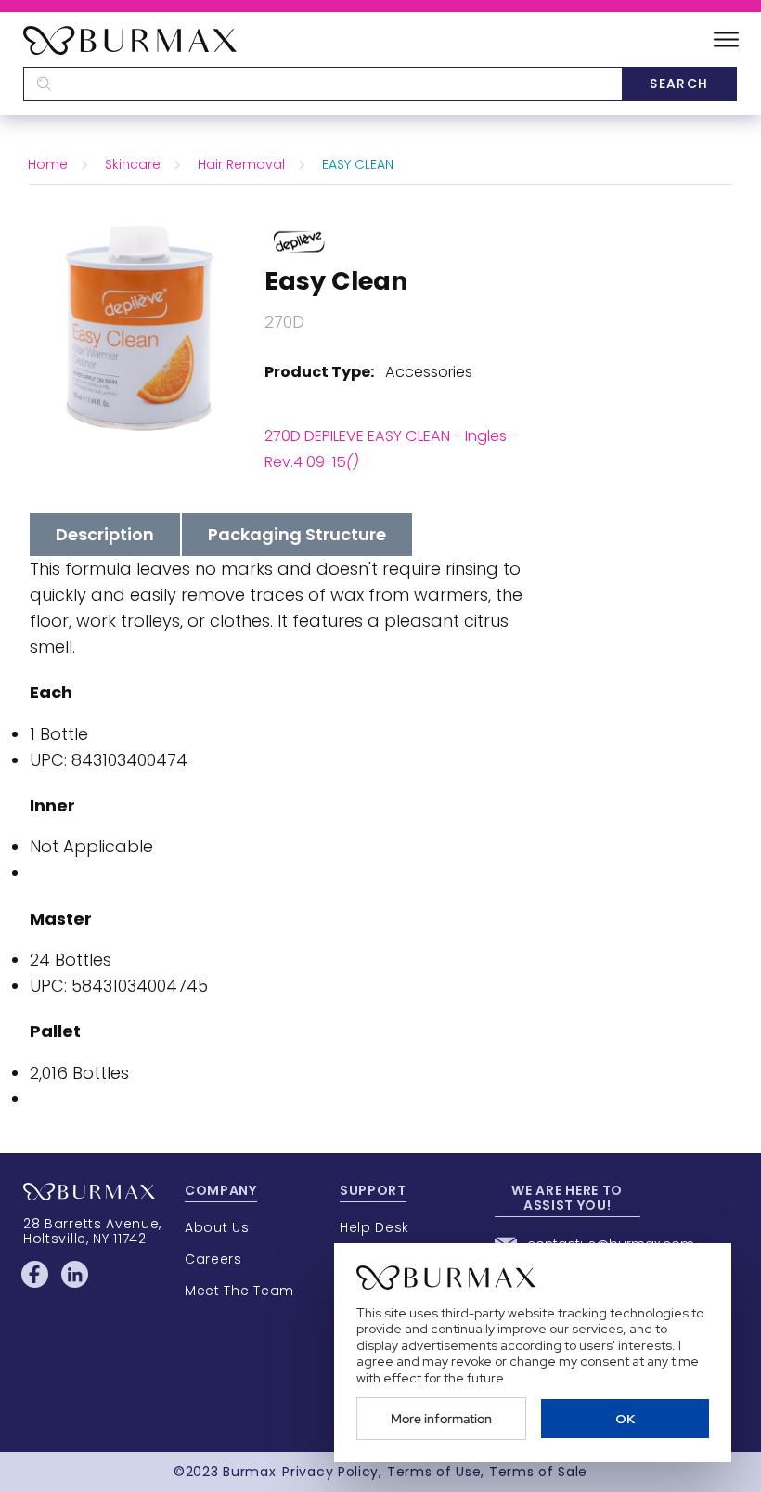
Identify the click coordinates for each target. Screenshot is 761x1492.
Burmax (249, 1471)
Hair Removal (241, 164)
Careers (213, 1259)
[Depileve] (299, 240)
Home (48, 164)
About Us (217, 1227)
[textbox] (322, 84)
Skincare (133, 164)
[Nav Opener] (726, 40)
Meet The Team (239, 1290)
